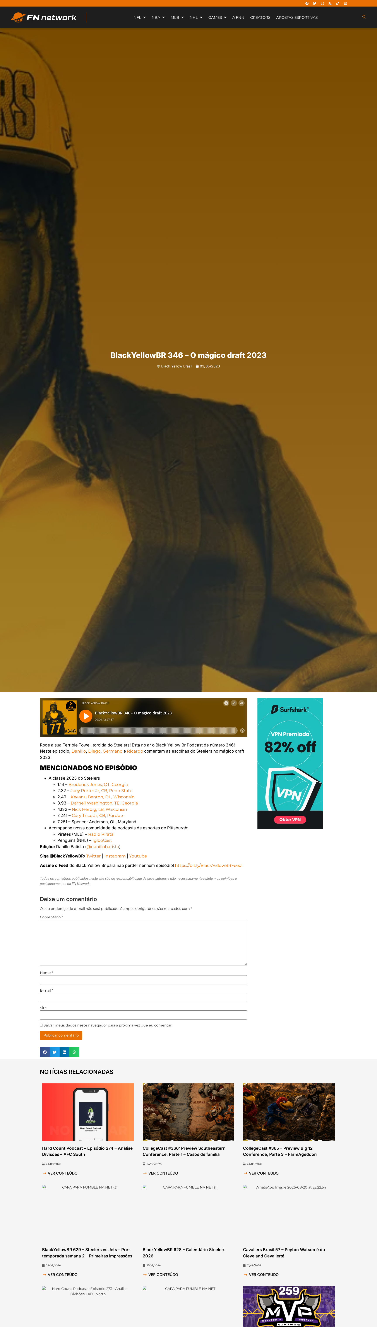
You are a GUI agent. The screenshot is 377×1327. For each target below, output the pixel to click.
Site (43, 1008)
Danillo (78, 751)
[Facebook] (307, 3)
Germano (112, 751)
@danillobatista (103, 846)
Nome (46, 973)
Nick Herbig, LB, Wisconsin (99, 809)
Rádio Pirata (100, 834)
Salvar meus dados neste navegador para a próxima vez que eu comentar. (108, 1025)
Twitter (93, 856)
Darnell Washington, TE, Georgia (104, 803)
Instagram (115, 856)
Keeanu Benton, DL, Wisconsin (103, 796)
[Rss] (330, 3)
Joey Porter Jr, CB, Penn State (101, 790)
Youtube (138, 856)
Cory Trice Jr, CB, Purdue (97, 815)
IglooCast (102, 840)
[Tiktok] (337, 3)
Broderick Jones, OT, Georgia (98, 784)
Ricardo (135, 751)
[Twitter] (314, 3)
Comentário (51, 917)
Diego (94, 751)
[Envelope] (345, 3)
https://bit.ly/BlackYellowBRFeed (208, 865)
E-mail (46, 990)
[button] (45, 1052)
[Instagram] (322, 3)
